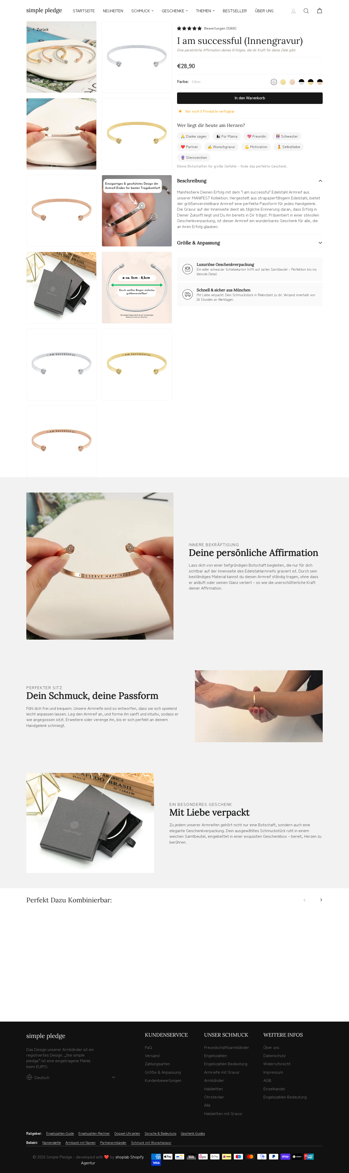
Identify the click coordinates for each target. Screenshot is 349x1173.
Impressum (273, 1072)
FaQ (148, 1047)
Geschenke (173, 10)
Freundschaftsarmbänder (226, 1047)
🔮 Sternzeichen (194, 157)
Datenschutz (274, 1055)
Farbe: (189, 81)
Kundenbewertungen (163, 1080)
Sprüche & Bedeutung (160, 1133)
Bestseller (235, 10)
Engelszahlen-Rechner (94, 1133)
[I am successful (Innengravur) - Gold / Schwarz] (51, 996)
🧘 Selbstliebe (288, 146)
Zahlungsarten (157, 1063)
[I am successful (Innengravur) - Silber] (29, 996)
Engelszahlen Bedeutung (225, 1063)
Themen (203, 10)
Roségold (292, 82)
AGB (267, 1080)
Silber (274, 82)
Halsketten (213, 1088)
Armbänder (214, 1080)
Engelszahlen (215, 1055)
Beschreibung (191, 181)
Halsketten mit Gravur (223, 1113)
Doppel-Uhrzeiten (127, 1133)
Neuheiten (113, 10)
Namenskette (51, 1142)
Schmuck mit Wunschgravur (151, 1142)
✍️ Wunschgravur (221, 146)
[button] (189, 28)
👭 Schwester (287, 136)
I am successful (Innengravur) (61, 975)
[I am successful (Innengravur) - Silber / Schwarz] (46, 996)
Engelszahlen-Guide (60, 1133)
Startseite (84, 10)
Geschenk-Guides (193, 1133)
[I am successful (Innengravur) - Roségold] (40, 996)
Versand (152, 1055)
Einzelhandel (274, 1088)
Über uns (271, 1047)
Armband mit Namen (80, 1142)
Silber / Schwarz (301, 82)
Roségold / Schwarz (320, 82)
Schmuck (140, 10)
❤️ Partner (189, 146)
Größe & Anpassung (198, 243)
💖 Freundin (256, 136)
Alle (207, 1105)
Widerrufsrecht (276, 1063)
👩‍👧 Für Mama (226, 136)
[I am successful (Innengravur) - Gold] (35, 996)
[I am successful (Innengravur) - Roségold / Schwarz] (57, 996)
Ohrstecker (214, 1097)
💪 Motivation (256, 146)
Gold (283, 82)
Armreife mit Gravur (222, 1072)
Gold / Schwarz (310, 82)
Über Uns (264, 10)
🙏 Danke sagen (193, 136)
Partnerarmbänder (113, 1142)
